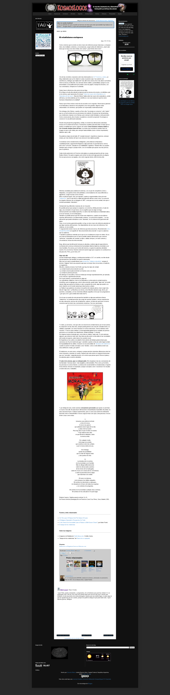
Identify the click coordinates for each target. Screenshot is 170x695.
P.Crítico (65, 555)
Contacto (65, 13)
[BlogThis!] (68, 553)
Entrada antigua (108, 635)
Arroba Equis (89, 13)
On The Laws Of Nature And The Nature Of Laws (73, 518)
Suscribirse (126, 69)
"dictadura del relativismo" (102, 343)
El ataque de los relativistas (67, 524)
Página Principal (86, 635)
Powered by (122, 74)
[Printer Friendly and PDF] (63, 553)
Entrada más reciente (63, 635)
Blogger (90, 683)
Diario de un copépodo (83, 538)
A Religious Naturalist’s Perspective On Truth (72, 520)
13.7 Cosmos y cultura (99, 77)
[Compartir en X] (70, 553)
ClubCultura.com (79, 536)
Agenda (80, 13)
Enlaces (104, 13)
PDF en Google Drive (127, 104)
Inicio (49, 13)
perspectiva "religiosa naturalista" (91, 261)
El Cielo (73, 13)
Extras (97, 13)
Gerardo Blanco (71, 672)
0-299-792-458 (86, 674)
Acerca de (57, 13)
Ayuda (120, 13)
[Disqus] (85, 609)
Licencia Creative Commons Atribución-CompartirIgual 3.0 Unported (92, 679)
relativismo (63, 198)
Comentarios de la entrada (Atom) (74, 638)
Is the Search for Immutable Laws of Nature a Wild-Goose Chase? (78, 522)
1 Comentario (87, 550)
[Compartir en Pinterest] (73, 553)
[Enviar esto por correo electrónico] (67, 553)
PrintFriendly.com (123, 36)
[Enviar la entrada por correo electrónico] (94, 550)
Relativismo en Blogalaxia (66, 546)
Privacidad (112, 13)
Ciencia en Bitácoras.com (79, 546)
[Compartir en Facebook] (72, 553)
